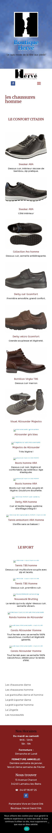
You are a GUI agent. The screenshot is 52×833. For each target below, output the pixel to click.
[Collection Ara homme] (26, 248)
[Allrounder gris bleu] (26, 431)
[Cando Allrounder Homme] (26, 627)
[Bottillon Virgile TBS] (26, 376)
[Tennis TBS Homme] (26, 580)
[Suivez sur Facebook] (13, 83)
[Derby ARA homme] (26, 498)
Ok (26, 829)
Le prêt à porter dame (18, 700)
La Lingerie (11, 710)
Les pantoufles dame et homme (24, 695)
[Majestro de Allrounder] (26, 444)
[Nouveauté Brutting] (26, 596)
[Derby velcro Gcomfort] (26, 333)
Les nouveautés (14, 715)
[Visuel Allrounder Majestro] (26, 418)
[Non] (48, 822)
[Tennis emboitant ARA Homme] (26, 517)
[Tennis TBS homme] (26, 562)
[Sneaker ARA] (26, 161)
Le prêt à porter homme (19, 705)
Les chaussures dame (18, 684)
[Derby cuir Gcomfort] (26, 291)
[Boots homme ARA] (26, 459)
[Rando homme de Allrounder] (26, 614)
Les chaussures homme (19, 689)
